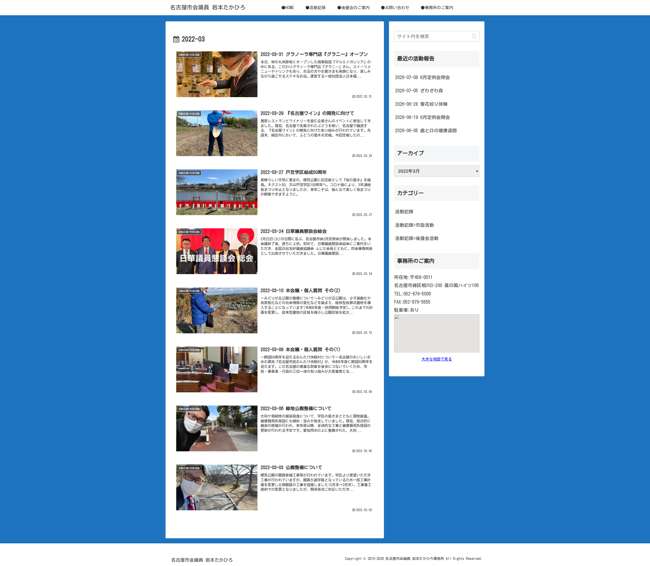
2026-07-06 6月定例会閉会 (422, 77)
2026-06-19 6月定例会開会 (422, 117)
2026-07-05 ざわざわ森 (419, 90)
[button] (474, 36)
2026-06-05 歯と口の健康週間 (426, 130)
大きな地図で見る (436, 359)
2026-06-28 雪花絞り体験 (421, 104)
